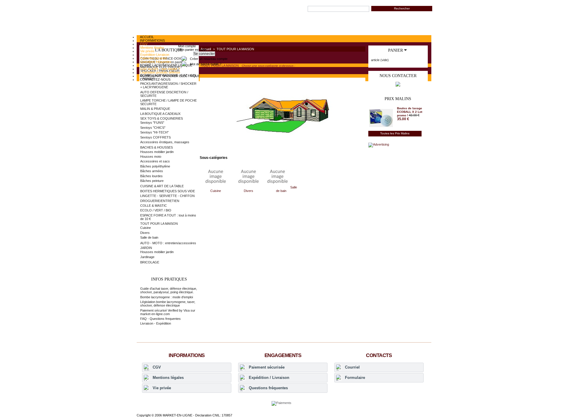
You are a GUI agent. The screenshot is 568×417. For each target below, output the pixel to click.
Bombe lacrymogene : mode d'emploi (166, 297)
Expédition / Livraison (269, 377)
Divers (248, 191)
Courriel (352, 367)
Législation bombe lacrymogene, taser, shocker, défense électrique (167, 303)
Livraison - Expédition (155, 323)
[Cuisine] (215, 187)
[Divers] (248, 187)
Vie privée (162, 388)
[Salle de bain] (278, 187)
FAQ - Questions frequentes (160, 318)
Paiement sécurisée (267, 367)
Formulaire (355, 377)
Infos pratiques (169, 279)
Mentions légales (168, 377)
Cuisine (215, 191)
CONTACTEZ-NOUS (155, 79)
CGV (157, 367)
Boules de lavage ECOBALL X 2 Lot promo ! (409, 112)
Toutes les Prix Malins (394, 133)
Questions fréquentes (268, 388)
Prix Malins (398, 99)
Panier (395, 50)
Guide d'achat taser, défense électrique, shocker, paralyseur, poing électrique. (168, 290)
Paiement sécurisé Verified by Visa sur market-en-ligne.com (167, 312)
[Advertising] (378, 144)
